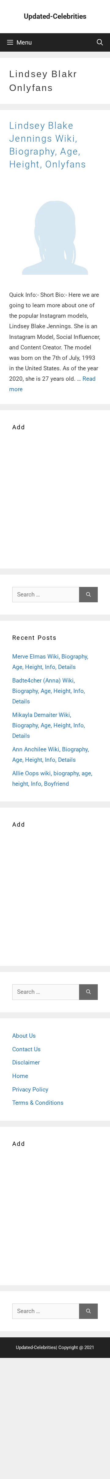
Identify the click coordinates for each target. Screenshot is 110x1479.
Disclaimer (26, 1062)
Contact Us (26, 1049)
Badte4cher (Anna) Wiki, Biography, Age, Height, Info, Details (48, 691)
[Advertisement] (55, 498)
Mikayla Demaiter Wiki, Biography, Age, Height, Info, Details (48, 725)
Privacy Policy (30, 1089)
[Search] (88, 595)
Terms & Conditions (38, 1102)
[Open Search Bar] (100, 42)
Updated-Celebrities (55, 16)
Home (20, 1076)
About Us (24, 1035)
